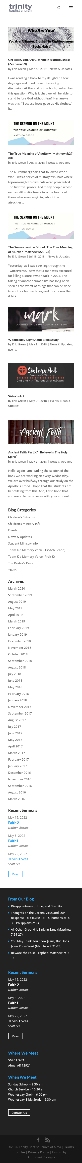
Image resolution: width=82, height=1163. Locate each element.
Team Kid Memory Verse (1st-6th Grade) (36, 550)
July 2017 (14, 726)
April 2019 (15, 615)
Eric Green (19, 69)
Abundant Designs (41, 1157)
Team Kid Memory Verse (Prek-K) (31, 556)
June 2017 (15, 733)
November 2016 (19, 779)
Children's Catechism (22, 517)
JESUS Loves (18, 859)
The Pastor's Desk (20, 563)
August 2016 (17, 792)
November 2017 (19, 707)
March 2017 (16, 753)
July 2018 (14, 674)
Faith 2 (13, 822)
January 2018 (17, 700)
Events (12, 349)
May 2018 (15, 687)
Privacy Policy (38, 1152)
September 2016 (20, 786)
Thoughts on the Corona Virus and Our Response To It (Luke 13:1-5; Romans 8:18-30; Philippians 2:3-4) (41, 918)
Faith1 (13, 841)
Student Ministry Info (23, 543)
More (15, 874)
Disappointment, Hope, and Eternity (36, 906)
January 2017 (17, 766)
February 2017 (18, 759)
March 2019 (16, 621)
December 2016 (19, 773)
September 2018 (20, 661)
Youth (12, 570)
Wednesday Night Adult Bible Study (33, 339)
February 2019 (18, 628)
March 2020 (16, 588)
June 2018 (15, 680)
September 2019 (20, 595)
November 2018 (19, 648)
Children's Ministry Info (24, 524)
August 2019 (17, 602)
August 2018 (17, 667)
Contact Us (19, 1113)
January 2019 (17, 634)
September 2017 (20, 713)
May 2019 (15, 608)
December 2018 (19, 641)
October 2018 (18, 654)
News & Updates (61, 69)
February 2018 (18, 694)
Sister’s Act (16, 396)
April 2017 (15, 746)
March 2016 (16, 799)
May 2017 (15, 740)
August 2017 (17, 720)
